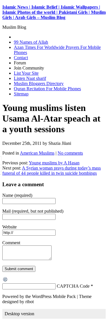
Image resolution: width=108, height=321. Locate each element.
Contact (21, 57)
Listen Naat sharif (30, 78)
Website (9, 226)
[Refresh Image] (5, 280)
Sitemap (21, 93)
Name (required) (17, 195)
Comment (11, 242)
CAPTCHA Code (73, 286)
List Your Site (26, 73)
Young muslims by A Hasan (54, 162)
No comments (70, 153)
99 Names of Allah (31, 42)
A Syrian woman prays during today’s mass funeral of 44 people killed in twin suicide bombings (51, 171)
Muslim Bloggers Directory (39, 83)
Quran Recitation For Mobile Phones (47, 88)
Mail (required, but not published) (32, 211)
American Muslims (37, 153)
